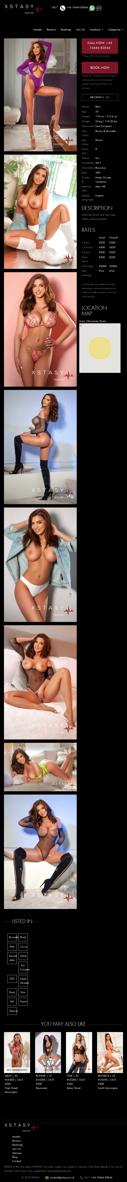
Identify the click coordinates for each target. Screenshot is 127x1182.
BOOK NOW (99, 68)
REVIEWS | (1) (100, 97)
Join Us (80, 29)
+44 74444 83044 (101, 1177)
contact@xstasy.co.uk (62, 1177)
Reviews (51, 29)
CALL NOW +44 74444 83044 (99, 45)
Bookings (66, 29)
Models (38, 29)
